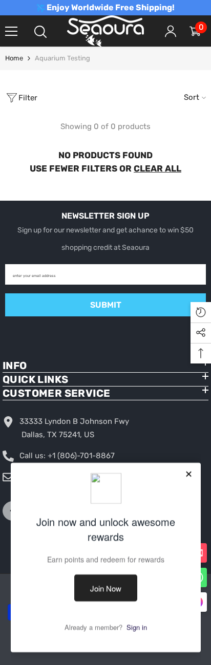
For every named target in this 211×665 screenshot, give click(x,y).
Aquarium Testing (62, 58)
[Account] (170, 31)
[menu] (11, 31)
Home (14, 58)
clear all (157, 168)
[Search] (40, 32)
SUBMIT (105, 305)
